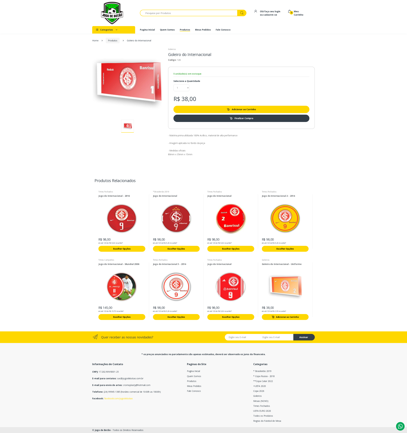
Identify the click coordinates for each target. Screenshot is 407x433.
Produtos (112, 40)
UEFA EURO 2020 (262, 410)
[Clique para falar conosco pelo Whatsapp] (400, 426)
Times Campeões (106, 260)
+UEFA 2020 (259, 386)
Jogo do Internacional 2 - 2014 (278, 195)
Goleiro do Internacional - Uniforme (282, 264)
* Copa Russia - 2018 (264, 376)
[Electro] (112, 13)
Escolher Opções (122, 248)
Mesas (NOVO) (260, 400)
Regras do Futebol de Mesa (267, 420)
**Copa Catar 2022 (263, 381)
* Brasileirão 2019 (161, 191)
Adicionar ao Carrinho (287, 316)
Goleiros (172, 49)
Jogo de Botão (103, 430)
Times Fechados (105, 191)
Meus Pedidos (194, 386)
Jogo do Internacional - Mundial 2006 (118, 264)
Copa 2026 (258, 390)
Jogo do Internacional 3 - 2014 (169, 264)
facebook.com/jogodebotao (118, 398)
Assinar (303, 337)
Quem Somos (194, 376)
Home (95, 40)
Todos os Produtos (263, 415)
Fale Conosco (194, 390)
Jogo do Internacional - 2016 (114, 195)
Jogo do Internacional (165, 195)
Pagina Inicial (193, 371)
